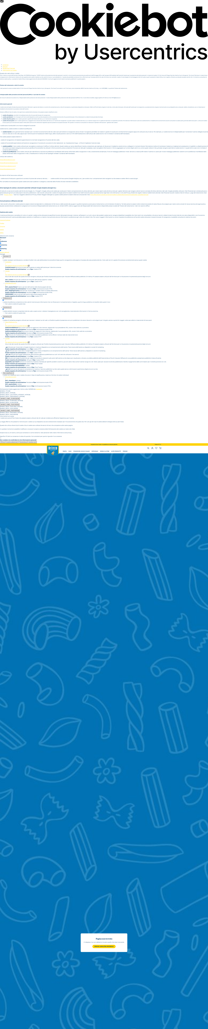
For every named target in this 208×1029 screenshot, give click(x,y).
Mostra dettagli (4, 252)
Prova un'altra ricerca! (104, 946)
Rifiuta (3, 442)
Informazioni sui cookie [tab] (10, 70)
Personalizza (23, 442)
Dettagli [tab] (5, 66)
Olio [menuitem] (69, 451)
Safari (2, 232)
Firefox (2, 223)
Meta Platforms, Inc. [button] (11, 323)
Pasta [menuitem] (65, 451)
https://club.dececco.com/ (7, 169)
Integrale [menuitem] (95, 451)
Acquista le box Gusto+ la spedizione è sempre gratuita (104, 444)
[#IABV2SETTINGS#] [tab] (9, 68)
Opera (2, 229)
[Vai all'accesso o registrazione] (152, 448)
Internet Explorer (5, 220)
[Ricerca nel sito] (148, 448)
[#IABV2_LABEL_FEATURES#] (10, 404)
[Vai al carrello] (160, 448)
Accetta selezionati (12, 442)
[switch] (0, 243)
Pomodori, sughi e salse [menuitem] (81, 451)
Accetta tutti (32, 442)
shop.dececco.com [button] (10, 284)
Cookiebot (39, 389)
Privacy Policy (8, 194)
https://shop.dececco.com (7, 160)
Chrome (2, 226)
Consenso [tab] (5, 65)
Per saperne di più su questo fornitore (16, 265)
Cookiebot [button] (8, 263)
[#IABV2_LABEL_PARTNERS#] (10, 410)
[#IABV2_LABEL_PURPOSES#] (10, 398)
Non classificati (8, 373)
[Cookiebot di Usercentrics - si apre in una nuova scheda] (104, 33)
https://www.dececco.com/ (8, 166)
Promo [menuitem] (125, 451)
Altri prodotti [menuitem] (116, 451)
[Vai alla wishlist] (156, 448)
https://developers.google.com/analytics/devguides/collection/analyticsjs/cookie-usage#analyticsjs (119, 194)
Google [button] (7, 272)
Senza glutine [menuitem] (104, 451)
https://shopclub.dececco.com (9, 163)
